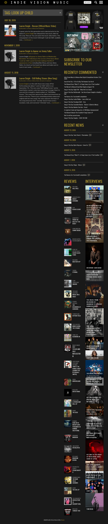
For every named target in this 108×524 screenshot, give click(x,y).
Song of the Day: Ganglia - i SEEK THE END (75, 118)
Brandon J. (24, 28)
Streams (42, 80)
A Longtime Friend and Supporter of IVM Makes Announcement (81, 110)
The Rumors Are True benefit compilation (75, 96)
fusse (62, 520)
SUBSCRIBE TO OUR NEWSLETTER (78, 62)
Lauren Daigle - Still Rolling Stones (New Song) (38, 78)
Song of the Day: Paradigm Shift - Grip (75, 102)
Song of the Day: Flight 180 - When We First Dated (78, 89)
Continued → (28, 40)
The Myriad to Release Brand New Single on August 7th (79, 87)
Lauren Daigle (29, 33)
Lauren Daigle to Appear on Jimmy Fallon (35, 51)
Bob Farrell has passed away (72, 115)
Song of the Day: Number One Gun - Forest (75, 107)
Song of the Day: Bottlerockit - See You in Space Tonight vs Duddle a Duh (83, 93)
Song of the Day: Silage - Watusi (73, 165)
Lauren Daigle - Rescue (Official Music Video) (37, 26)
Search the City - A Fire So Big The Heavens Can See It (79, 81)
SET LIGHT (87, 2)
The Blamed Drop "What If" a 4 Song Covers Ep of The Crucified (81, 84)
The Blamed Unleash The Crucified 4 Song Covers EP (78, 112)
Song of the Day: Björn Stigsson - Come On (76, 145)
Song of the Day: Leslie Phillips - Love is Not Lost (77, 99)
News (30, 53)
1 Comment (35, 53)
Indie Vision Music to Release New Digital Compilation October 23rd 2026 (82, 78)
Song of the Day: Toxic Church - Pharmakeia (76, 135)
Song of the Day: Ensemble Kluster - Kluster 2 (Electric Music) (81, 104)
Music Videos (32, 28)
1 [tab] (66, 50)
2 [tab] (68, 50)
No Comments (40, 28)
